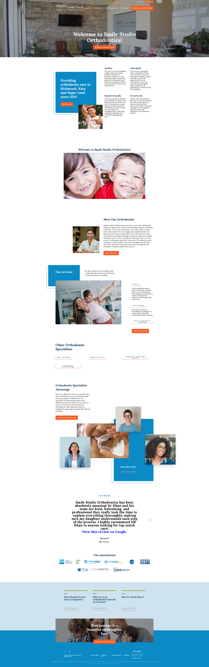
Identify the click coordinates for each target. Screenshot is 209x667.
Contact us (104, 656)
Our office (125, 8)
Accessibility (116, 655)
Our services (98, 8)
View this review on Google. (104, 532)
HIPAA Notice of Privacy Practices (72, 656)
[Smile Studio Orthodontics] (70, 8)
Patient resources (111, 8)
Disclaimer (95, 655)
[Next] (150, 519)
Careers (126, 655)
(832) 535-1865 (137, 658)
